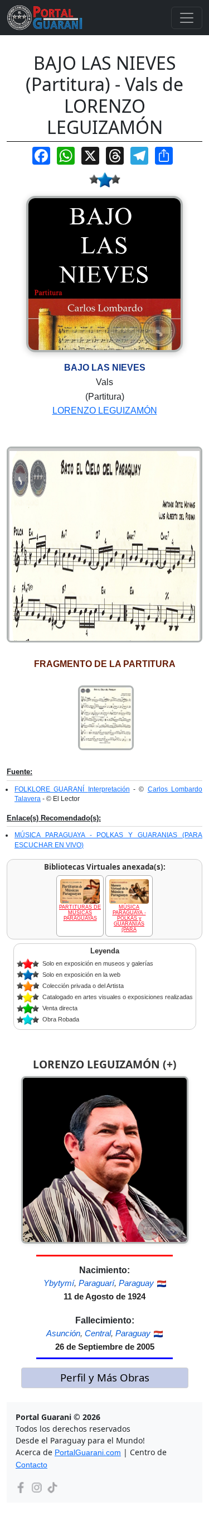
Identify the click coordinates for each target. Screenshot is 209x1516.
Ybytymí (58, 1283)
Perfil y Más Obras (104, 1377)
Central (98, 1333)
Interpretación (109, 789)
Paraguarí (96, 1283)
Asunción (63, 1333)
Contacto (31, 1464)
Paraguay (136, 1283)
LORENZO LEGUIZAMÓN (104, 410)
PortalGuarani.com (88, 1452)
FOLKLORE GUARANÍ (51, 789)
